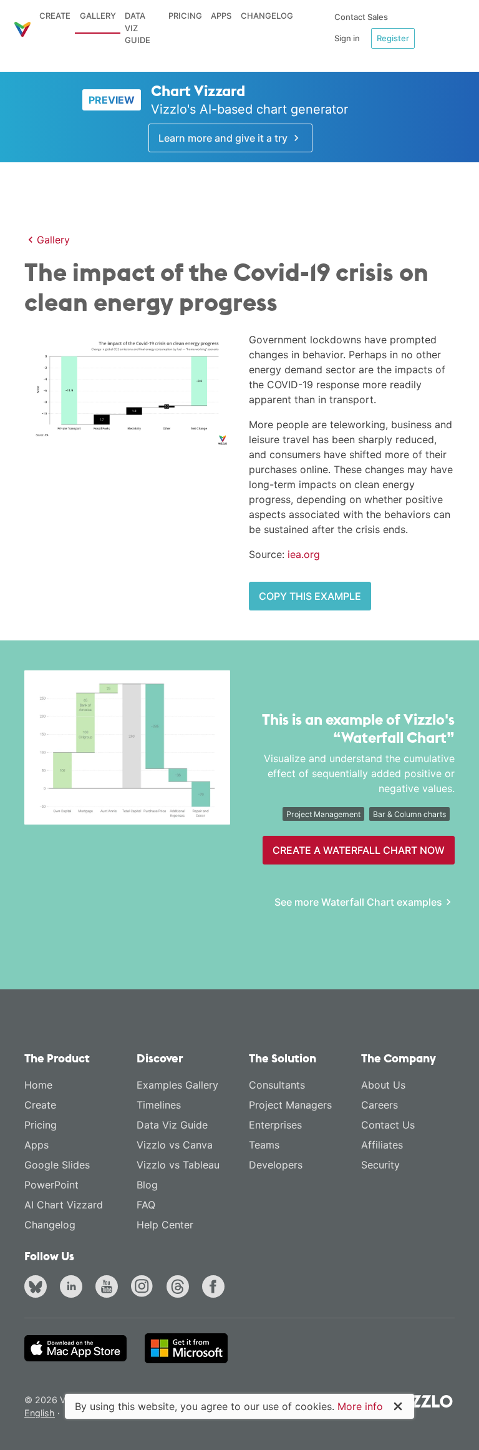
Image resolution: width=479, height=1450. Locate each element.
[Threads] (180, 1287)
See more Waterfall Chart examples (358, 902)
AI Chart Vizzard (63, 1204)
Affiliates (382, 1145)
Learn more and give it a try (224, 138)
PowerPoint (51, 1184)
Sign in (347, 38)
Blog (147, 1184)
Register (393, 38)
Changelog (267, 16)
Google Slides (57, 1165)
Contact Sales (361, 17)
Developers (275, 1165)
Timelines (159, 1105)
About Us (383, 1085)
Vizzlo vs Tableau (178, 1165)
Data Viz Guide (137, 28)
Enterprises (275, 1125)
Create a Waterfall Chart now (359, 850)
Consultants (277, 1085)
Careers (379, 1105)
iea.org (304, 554)
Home (38, 1085)
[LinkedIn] (73, 1287)
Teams (264, 1145)
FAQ (146, 1204)
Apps (221, 16)
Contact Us (388, 1125)
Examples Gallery (177, 1085)
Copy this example (310, 596)
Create (54, 16)
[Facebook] (216, 1287)
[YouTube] (109, 1287)
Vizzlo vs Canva (175, 1145)
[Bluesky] (38, 1287)
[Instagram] (144, 1287)
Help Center (165, 1224)
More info (360, 1406)
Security (380, 1165)
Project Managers (290, 1105)
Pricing (185, 16)
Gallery (98, 16)
